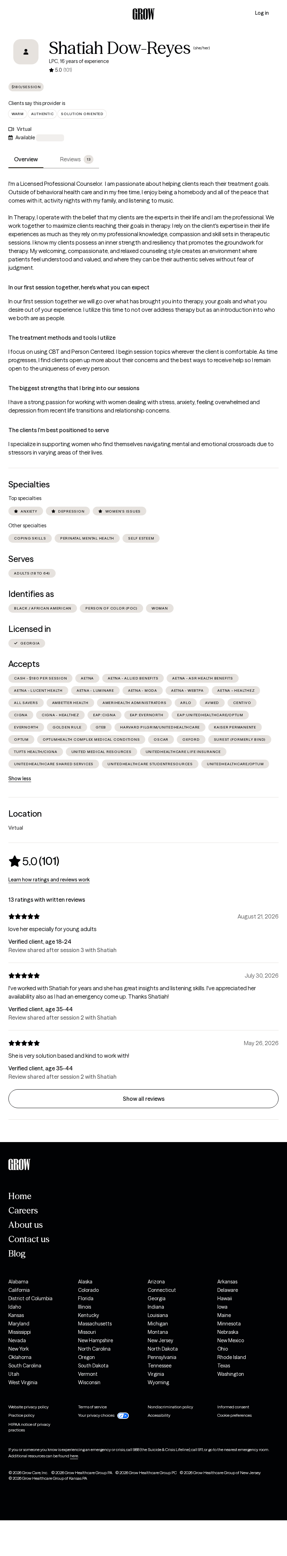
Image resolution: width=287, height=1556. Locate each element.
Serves (21, 559)
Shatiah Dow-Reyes (120, 48)
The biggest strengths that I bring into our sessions (73, 388)
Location (25, 814)
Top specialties (24, 498)
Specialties (29, 484)
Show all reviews (143, 1098)
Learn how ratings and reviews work (49, 879)
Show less (19, 778)
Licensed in (29, 629)
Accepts (24, 664)
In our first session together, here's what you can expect (78, 287)
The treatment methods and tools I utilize (61, 337)
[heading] (33, 861)
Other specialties (27, 525)
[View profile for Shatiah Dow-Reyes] (25, 56)
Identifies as (31, 594)
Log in (262, 13)
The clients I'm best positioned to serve (58, 430)
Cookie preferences (234, 1415)
